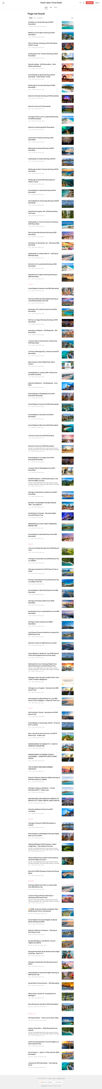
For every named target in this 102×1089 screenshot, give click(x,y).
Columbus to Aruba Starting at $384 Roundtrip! (40, 23)
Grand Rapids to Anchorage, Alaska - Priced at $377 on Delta (44, 724)
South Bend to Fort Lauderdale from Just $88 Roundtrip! (43, 612)
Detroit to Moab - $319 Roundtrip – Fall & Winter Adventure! (42, 65)
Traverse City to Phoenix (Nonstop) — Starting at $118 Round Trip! (41, 896)
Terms (54, 1078)
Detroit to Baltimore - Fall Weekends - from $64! (43, 384)
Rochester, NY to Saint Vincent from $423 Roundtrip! (42, 310)
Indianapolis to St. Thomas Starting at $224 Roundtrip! (43, 55)
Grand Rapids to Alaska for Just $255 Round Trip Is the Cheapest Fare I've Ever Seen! (43, 654)
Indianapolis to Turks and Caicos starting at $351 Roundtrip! (43, 223)
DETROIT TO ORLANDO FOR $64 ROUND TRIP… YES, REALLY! (42, 504)
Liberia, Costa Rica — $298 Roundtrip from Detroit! (42, 1029)
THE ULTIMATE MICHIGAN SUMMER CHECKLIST (40, 768)
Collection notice (61, 1078)
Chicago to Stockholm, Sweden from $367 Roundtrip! (42, 493)
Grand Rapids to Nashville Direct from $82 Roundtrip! (42, 535)
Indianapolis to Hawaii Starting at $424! (41, 159)
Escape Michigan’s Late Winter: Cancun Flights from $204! (41, 942)
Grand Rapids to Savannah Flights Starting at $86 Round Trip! (43, 973)
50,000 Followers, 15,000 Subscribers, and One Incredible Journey (43, 479)
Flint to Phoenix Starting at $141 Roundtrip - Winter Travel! (43, 44)
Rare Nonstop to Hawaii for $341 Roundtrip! (43, 1004)
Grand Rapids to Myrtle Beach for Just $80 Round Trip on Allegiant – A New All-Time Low (43, 699)
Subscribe (89, 2)
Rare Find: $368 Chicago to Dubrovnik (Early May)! (43, 872)
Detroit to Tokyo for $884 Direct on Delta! (42, 643)
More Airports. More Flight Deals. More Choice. (41, 363)
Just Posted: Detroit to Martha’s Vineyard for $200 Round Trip (43, 633)
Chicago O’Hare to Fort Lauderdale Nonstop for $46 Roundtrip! (43, 118)
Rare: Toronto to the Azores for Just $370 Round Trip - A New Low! (42, 734)
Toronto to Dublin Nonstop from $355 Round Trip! (43, 549)
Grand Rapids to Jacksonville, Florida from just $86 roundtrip (42, 373)
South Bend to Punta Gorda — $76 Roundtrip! (43, 983)
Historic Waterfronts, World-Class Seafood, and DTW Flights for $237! (43, 859)
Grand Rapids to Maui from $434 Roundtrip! (43, 425)
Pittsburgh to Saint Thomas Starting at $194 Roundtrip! (43, 170)
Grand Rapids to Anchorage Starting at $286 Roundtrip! (43, 202)
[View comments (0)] (39, 28)
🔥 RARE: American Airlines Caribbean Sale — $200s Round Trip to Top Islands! (44, 910)
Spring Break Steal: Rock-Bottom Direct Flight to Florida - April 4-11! (44, 952)
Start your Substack (47, 1082)
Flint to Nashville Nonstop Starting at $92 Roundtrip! (42, 233)
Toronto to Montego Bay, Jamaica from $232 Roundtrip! (43, 352)
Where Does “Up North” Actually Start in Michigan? (42, 994)
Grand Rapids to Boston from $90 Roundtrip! (43, 288)
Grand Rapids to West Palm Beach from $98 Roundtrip (43, 591)
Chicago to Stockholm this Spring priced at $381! (43, 963)
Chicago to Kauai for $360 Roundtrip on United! (42, 824)
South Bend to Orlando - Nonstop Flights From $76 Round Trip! (42, 514)
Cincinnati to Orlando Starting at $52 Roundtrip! (40, 139)
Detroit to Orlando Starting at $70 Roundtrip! (43, 96)
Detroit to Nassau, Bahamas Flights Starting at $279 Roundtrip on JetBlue (44, 778)
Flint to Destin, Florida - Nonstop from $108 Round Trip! (43, 713)
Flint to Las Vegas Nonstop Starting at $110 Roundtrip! (43, 321)
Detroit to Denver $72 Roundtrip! (39, 106)
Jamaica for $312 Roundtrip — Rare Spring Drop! (42, 1064)
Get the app (58, 1082)
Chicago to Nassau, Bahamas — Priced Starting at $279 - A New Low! (41, 789)
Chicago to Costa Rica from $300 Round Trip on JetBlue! (43, 559)
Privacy (50, 1078)
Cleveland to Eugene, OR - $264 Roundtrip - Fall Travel (43, 212)
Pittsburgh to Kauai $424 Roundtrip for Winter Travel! (41, 181)
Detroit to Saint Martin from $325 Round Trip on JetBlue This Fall (43, 581)
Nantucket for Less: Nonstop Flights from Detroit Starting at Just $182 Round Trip (42, 665)
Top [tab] (34, 18)
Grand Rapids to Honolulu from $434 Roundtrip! (41, 415)
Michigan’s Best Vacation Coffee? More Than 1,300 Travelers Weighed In (43, 678)
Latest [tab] (30, 18)
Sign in (97, 2)
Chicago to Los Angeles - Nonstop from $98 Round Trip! (43, 689)
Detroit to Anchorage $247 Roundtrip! (41, 127)
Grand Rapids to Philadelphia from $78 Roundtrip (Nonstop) (41, 394)
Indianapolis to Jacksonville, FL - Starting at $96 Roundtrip (43, 254)
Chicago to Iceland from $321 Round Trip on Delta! (43, 570)
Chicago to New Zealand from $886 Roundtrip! (40, 623)
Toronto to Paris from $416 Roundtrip (41, 435)
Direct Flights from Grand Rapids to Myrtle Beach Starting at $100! (42, 921)
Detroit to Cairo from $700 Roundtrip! (41, 446)
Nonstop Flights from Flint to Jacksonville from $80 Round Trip (42, 886)
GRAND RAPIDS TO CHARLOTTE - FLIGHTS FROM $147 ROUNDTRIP (42, 745)
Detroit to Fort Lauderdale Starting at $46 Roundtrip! (42, 265)
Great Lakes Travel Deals (40, 26)
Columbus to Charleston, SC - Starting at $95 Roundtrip (43, 244)
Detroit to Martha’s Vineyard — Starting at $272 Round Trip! (42, 931)
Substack (43, 1086)
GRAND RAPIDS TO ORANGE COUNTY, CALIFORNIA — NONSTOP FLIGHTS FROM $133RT (42, 756)
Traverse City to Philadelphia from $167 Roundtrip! (41, 469)
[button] (46, 7)
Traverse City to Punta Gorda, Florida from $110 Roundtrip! (42, 342)
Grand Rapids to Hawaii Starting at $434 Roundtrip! (42, 191)
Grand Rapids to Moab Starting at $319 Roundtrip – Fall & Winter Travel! (41, 76)
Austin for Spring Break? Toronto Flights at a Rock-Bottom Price (43, 1043)
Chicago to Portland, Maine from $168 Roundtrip (41, 602)
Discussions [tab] (40, 18)
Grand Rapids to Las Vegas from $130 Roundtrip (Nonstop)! (41, 458)
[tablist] (35, 17)
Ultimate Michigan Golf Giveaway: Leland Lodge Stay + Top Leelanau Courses (42, 845)
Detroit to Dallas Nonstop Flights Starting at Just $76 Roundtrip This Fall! (43, 300)
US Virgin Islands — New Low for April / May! (43, 1018)
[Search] (80, 2)
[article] (51, 25)
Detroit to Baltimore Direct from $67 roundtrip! (40, 810)
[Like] (29, 28)
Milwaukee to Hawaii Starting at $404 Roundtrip (41, 149)
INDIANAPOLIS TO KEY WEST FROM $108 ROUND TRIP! (42, 525)
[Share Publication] (83, 2)
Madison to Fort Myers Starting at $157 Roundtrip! (41, 33)
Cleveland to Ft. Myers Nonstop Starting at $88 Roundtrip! (42, 275)
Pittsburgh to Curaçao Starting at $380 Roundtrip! (41, 86)
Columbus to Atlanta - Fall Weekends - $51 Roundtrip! (42, 331)
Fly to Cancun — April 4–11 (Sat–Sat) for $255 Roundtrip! (43, 1053)
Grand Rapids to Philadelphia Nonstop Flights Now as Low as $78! (43, 834)
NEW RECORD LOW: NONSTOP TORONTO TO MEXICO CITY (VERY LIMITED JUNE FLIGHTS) (44, 799)
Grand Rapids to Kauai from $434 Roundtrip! (43, 404)
